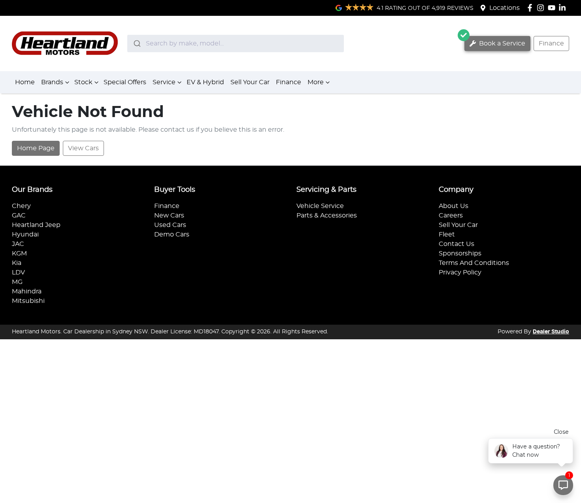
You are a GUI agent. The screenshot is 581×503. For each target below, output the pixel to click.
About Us (453, 206)
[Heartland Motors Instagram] (542, 7)
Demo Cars (171, 234)
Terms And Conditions (474, 263)
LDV (18, 272)
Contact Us (456, 244)
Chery (21, 206)
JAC (18, 244)
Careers (451, 215)
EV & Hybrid (205, 82)
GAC (19, 215)
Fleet (447, 234)
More (315, 82)
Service (164, 82)
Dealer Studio (551, 332)
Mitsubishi (28, 301)
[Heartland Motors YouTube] (553, 7)
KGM (19, 253)
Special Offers (125, 82)
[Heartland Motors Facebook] (531, 7)
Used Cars (170, 225)
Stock (83, 82)
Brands (52, 82)
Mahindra (27, 291)
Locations (504, 8)
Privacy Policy (460, 272)
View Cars (83, 148)
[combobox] (235, 43)
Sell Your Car (250, 82)
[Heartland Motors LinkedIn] (563, 7)
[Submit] (136, 43)
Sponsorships (460, 253)
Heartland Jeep (36, 225)
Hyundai (25, 234)
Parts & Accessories (326, 215)
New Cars (169, 215)
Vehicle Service (320, 206)
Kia (16, 263)
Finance (551, 43)
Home (25, 82)
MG (17, 282)
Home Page (36, 148)
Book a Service (501, 43)
